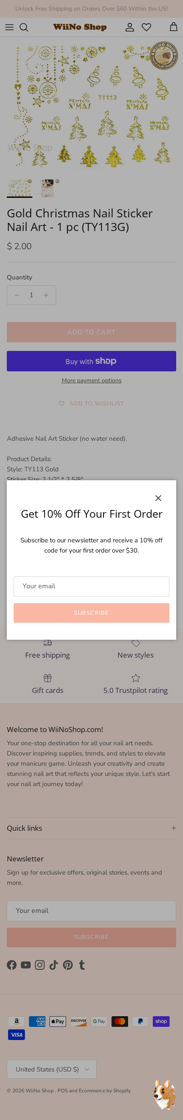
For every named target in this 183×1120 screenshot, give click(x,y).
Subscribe (91, 613)
